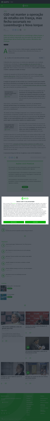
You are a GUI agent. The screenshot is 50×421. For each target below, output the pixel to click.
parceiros (14, 203)
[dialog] (25, 210)
